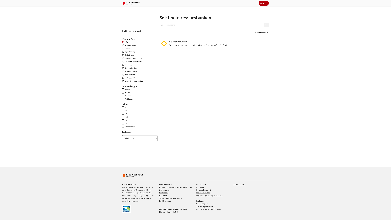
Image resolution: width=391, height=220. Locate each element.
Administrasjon (130, 45)
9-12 (126, 117)
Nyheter (128, 89)
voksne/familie (130, 127)
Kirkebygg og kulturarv (133, 61)
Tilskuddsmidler (131, 78)
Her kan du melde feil (168, 212)
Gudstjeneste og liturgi (133, 58)
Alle (126, 42)
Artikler (127, 92)
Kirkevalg (128, 65)
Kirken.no (163, 195)
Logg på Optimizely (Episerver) (209, 195)
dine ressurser (132, 201)
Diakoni (127, 48)
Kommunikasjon (131, 68)
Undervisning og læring (134, 81)
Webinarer (129, 99)
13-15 (127, 120)
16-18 (127, 123)
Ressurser (128, 96)
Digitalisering (130, 52)
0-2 (126, 107)
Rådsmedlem (130, 75)
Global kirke (129, 55)
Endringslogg (165, 201)
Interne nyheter (203, 193)
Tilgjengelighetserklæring (170, 198)
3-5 (126, 110)
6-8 (126, 114)
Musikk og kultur (131, 71)
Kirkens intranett (203, 190)
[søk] (266, 25)
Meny (262, 3)
